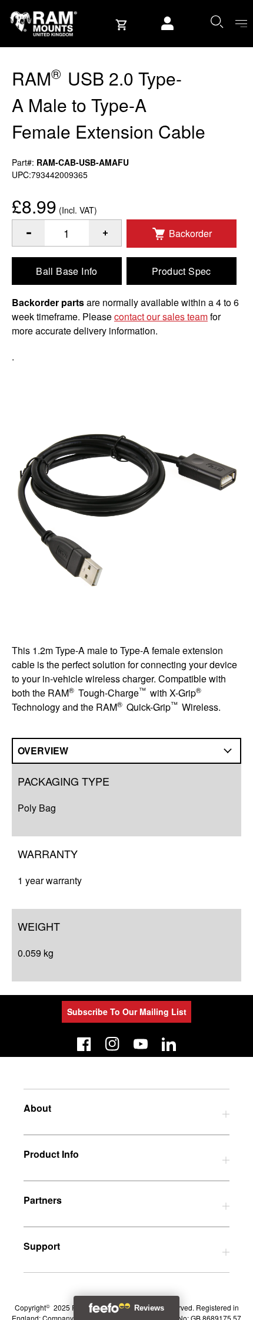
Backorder (190, 233)
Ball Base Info (67, 271)
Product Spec (181, 271)
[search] (216, 21)
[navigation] (241, 24)
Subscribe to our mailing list (127, 1011)
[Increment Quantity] (28, 233)
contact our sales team (161, 316)
